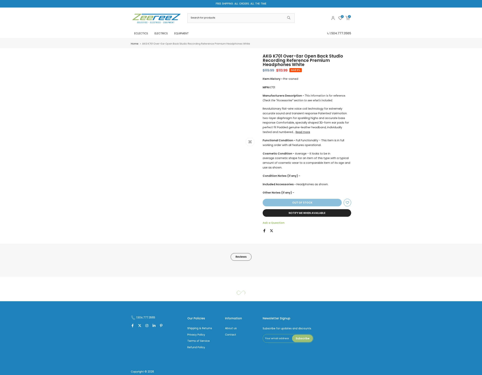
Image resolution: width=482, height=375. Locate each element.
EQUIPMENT (181, 33)
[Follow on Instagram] (147, 326)
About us (231, 328)
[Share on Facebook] (264, 230)
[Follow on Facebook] (132, 326)
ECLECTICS (141, 33)
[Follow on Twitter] (139, 326)
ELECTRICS (161, 33)
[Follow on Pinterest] (161, 326)
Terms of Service (198, 341)
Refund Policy (196, 347)
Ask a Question (273, 223)
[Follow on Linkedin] (154, 326)
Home (134, 43)
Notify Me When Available (307, 213)
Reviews (241, 257)
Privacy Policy (196, 335)
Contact (230, 335)
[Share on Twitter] (271, 230)
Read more (303, 132)
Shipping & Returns (199, 328)
